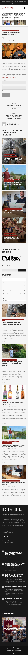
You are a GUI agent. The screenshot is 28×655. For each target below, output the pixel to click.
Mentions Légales (5, 531)
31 (3, 298)
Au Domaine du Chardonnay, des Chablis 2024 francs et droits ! (13, 446)
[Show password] (24, 88)
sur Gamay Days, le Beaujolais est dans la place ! (13, 567)
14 (17, 290)
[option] (8, 18)
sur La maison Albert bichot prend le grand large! (13, 579)
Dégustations (9, 30)
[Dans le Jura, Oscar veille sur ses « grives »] (12, 472)
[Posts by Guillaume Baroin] (3, 38)
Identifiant (4, 80)
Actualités (4, 400)
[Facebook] (12, 4)
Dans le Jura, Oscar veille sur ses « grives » (13, 483)
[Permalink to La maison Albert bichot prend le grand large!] (3, 551)
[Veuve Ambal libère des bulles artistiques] (12, 392)
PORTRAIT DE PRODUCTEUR (18, 319)
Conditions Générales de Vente (16, 531)
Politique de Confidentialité (7, 532)
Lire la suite (4, 341)
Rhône (3, 320)
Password (4, 85)
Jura (9, 480)
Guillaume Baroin (8, 37)
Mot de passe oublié (6, 99)
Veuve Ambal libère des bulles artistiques (12, 403)
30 (24, 295)
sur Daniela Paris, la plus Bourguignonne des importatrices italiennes (15, 591)
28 (17, 295)
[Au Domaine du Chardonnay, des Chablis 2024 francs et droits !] (12, 433)
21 (17, 293)
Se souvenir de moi (7, 91)
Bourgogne (4, 30)
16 (24, 290)
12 (10, 290)
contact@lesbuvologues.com (11, 540)
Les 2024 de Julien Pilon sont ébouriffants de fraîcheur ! (11, 323)
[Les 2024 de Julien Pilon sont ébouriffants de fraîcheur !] (12, 310)
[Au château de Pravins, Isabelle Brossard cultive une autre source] (12, 351)
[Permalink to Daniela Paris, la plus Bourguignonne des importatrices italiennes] (3, 587)
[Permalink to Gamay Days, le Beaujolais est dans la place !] (3, 564)
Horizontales (15, 30)
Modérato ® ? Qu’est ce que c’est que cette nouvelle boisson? (19, 15)
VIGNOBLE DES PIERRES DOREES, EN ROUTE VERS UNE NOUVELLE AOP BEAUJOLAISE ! (7, 15)
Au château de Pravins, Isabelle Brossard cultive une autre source (14, 1)
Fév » (6, 300)
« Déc (3, 300)
